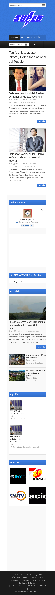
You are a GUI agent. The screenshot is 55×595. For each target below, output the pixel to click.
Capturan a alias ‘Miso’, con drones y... (36, 356)
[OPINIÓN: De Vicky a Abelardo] (16, 405)
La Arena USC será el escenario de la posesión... (35, 373)
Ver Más (42, 121)
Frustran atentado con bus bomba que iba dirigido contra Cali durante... (27, 325)
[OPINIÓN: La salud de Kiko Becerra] (16, 430)
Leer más (41, 347)
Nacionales (13, 102)
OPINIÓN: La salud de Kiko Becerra (16, 439)
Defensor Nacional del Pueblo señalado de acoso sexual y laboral (26, 157)
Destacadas (32, 100)
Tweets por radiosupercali (20, 282)
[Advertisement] (27, 250)
